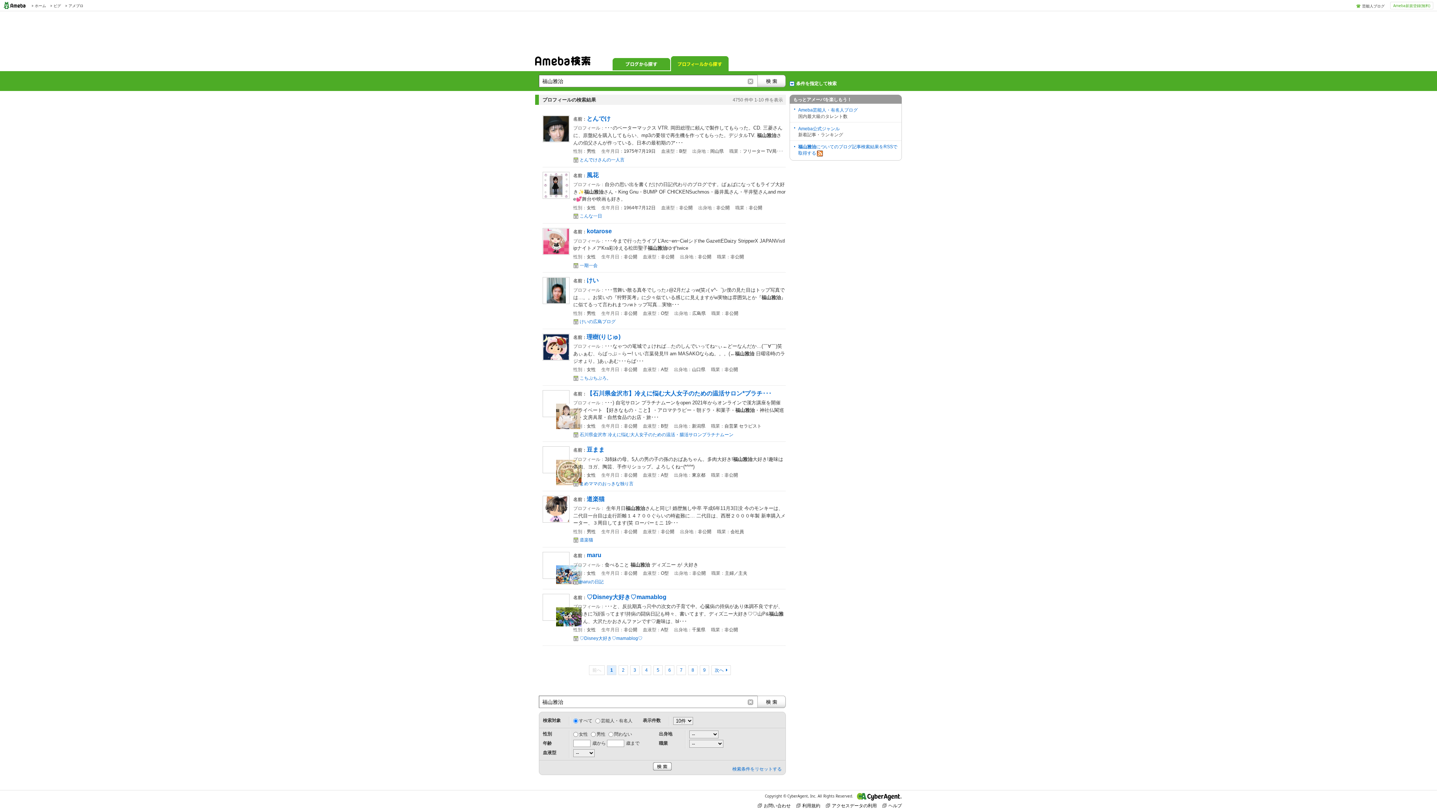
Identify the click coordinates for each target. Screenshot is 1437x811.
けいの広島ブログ (598, 321)
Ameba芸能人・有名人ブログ (828, 110)
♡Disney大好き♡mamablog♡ (611, 638)
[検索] (771, 81)
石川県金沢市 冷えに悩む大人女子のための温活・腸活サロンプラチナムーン (656, 434)
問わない (623, 734)
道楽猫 (586, 540)
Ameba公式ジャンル (819, 128)
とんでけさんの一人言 (602, 159)
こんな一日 (591, 216)
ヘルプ (895, 805)
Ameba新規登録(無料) (1411, 5)
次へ (719, 670)
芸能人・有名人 (616, 720)
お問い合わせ (777, 805)
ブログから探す (641, 63)
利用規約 (811, 805)
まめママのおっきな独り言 (607, 483)
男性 (601, 734)
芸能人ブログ (1373, 6)
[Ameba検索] (563, 63)
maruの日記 (592, 581)
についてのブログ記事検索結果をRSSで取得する (847, 150)
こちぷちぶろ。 (595, 378)
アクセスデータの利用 (854, 805)
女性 (583, 734)
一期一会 (589, 265)
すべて (585, 720)
